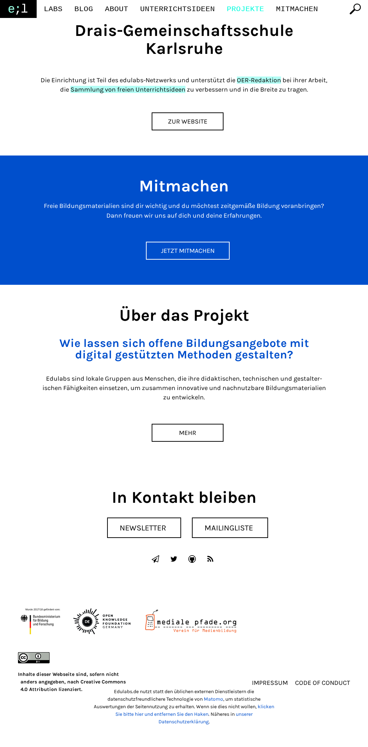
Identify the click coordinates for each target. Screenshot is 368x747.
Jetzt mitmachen (188, 250)
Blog (83, 9)
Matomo (213, 699)
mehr (187, 432)
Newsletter (143, 528)
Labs (53, 9)
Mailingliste (228, 528)
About (116, 9)
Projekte (245, 9)
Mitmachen (297, 9)
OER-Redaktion (259, 80)
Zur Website (187, 121)
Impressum (270, 683)
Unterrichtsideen (177, 9)
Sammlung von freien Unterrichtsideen (127, 89)
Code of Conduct (322, 683)
